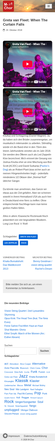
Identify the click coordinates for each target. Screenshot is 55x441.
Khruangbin (9, 381)
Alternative (38, 363)
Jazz (23, 376)
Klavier (34, 381)
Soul (40, 401)
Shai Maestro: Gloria (15, 329)
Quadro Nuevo (9, 398)
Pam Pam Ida (10, 394)
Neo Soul (9, 389)
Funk (34, 371)
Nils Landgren (22, 389)
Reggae (25, 397)
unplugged (11, 410)
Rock (24, 243)
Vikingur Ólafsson (29, 410)
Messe (20, 385)
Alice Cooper (25, 364)
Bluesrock (24, 368)
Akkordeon (14, 364)
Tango (32, 405)
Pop (37, 393)
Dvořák (26, 372)
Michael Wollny (38, 385)
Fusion (42, 372)
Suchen (8, 345)
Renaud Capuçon (36, 398)
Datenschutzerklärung (35, 436)
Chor (45, 367)
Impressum (14, 436)
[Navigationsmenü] (48, 6)
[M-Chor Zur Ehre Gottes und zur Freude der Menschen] (8, 6)
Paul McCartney (25, 393)
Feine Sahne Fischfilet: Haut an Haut (23, 326)
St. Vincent (9, 406)
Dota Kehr (18, 372)
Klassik (21, 381)
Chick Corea (35, 368)
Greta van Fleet (28, 237)
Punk (44, 393)
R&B (18, 398)
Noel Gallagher (36, 389)
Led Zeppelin (10, 243)
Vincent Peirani (11, 413)
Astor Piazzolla (11, 368)
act (6, 363)
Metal (27, 385)
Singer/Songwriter (25, 402)
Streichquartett (21, 406)
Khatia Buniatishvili (38, 377)
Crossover (8, 372)
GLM (48, 372)
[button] (5, 435)
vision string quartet (28, 414)
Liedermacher (10, 385)
